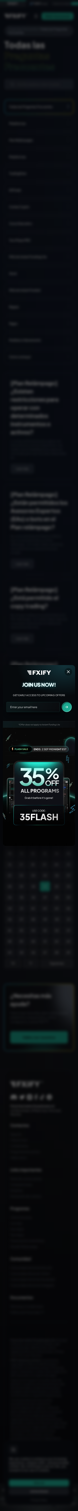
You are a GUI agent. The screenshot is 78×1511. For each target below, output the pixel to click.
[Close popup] (68, 672)
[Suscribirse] (67, 707)
